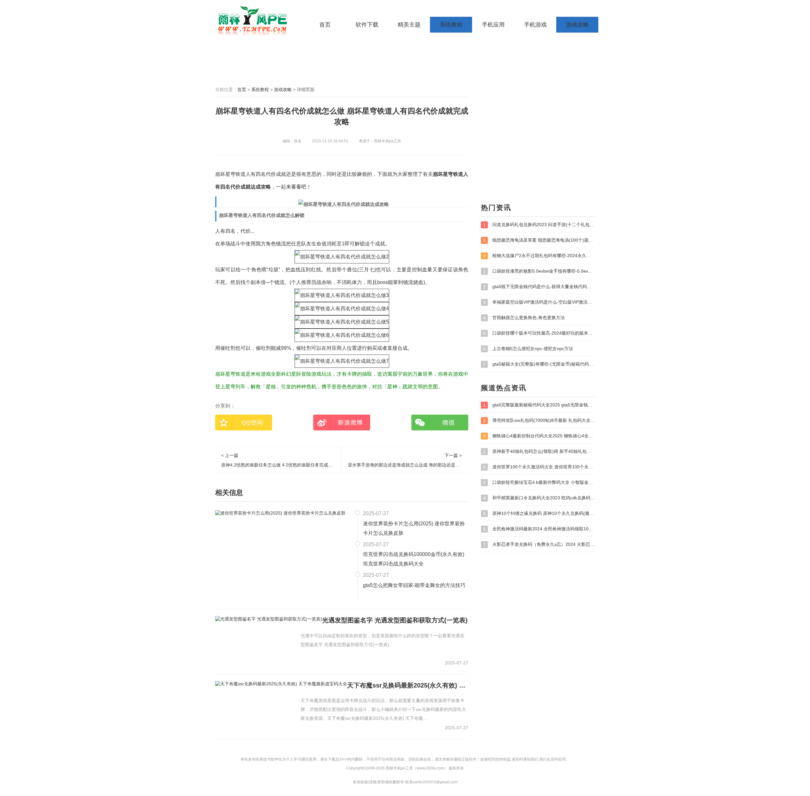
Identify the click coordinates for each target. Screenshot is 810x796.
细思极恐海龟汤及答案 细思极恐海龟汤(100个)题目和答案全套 (539, 240)
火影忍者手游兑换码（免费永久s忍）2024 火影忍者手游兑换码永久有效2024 (539, 544)
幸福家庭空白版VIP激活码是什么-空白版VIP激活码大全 (539, 302)
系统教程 (451, 25)
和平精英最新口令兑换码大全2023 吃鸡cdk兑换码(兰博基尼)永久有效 (539, 498)
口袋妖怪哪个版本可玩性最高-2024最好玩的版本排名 (539, 333)
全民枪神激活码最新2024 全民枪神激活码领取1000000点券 (539, 529)
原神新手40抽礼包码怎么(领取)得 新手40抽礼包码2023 (539, 451)
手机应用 (493, 25)
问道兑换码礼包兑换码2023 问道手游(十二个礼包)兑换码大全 (539, 224)
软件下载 (367, 25)
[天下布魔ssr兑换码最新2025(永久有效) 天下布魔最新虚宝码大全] (281, 683)
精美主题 (409, 25)
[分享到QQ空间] (243, 422)
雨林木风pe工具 (254, 20)
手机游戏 (535, 25)
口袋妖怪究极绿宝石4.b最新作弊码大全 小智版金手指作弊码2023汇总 (539, 482)
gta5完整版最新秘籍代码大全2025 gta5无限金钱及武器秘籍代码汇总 (539, 405)
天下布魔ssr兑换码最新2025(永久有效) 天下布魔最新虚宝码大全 (407, 685)
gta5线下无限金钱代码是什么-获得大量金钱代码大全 (539, 286)
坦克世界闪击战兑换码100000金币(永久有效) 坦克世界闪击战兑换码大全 (413, 559)
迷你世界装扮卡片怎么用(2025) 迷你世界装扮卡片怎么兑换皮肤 (414, 528)
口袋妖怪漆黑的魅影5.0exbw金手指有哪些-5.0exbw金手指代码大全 (539, 271)
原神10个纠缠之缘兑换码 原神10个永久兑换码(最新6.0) (539, 513)
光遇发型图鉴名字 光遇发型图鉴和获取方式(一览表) (395, 620)
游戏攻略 (577, 25)
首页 (325, 25)
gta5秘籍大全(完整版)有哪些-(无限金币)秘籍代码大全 (539, 364)
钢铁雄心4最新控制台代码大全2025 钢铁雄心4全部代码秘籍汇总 (539, 436)
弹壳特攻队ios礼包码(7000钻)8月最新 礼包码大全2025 (539, 420)
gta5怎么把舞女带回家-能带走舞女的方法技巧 (414, 585)
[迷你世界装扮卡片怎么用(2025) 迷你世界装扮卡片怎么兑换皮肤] (280, 512)
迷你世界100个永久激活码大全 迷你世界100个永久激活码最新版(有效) (539, 467)
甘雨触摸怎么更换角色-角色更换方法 (524, 317)
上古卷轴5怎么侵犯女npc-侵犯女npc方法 (528, 348)
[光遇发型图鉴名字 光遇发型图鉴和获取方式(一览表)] (268, 618)
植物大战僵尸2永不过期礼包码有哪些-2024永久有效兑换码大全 (539, 255)
